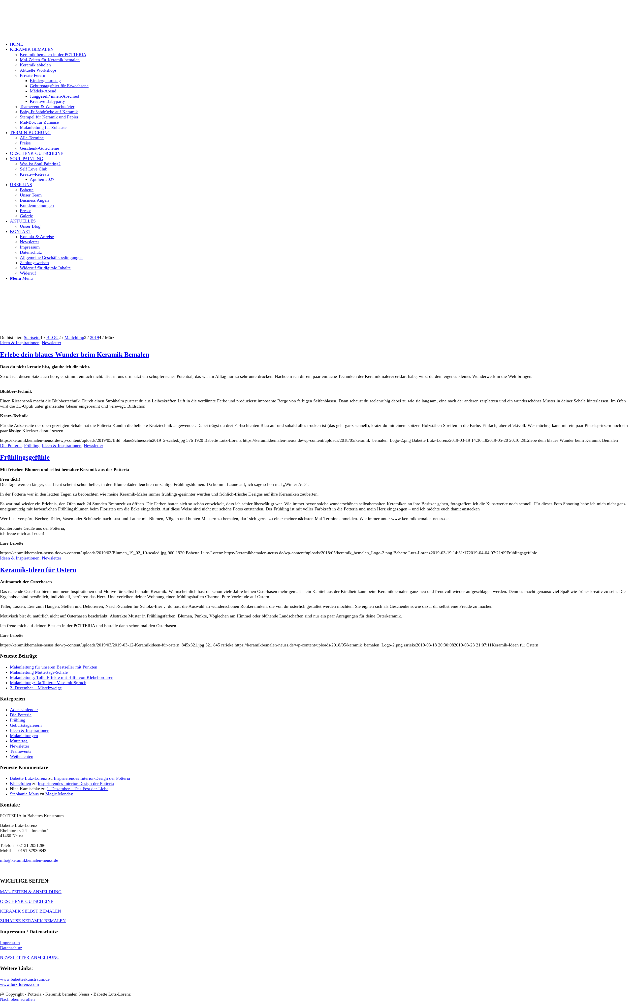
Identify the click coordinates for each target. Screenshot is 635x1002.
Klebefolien (20, 783)
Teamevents (20, 751)
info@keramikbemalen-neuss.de (29, 860)
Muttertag (19, 740)
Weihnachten (21, 756)
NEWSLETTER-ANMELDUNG (30, 957)
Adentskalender (24, 709)
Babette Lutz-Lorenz (28, 778)
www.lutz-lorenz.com (19, 984)
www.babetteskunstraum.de (25, 979)
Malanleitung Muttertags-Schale (39, 672)
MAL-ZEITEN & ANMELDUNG (31, 891)
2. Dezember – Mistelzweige (36, 687)
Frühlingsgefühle (25, 457)
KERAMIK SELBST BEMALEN (30, 911)
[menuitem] (322, 44)
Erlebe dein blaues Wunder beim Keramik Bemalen (74, 354)
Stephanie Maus (24, 793)
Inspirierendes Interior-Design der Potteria (92, 778)
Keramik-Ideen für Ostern (38, 570)
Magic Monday (59, 793)
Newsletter (51, 342)
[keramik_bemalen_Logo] (37, 23)
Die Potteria (11, 445)
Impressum (10, 942)
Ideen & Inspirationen (19, 342)
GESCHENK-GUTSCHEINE (26, 901)
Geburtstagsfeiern (26, 725)
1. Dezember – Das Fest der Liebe (77, 788)
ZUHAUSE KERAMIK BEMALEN (33, 920)
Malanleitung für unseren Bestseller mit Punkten (53, 667)
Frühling (31, 445)
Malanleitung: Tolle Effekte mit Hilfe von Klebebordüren (61, 677)
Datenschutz (11, 947)
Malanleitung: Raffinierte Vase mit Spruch (48, 682)
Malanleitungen (24, 735)
